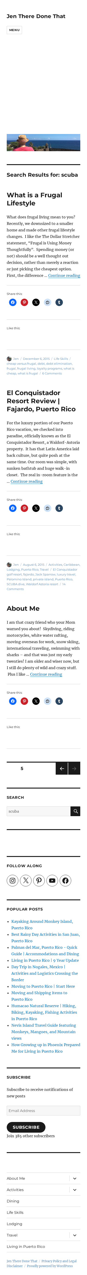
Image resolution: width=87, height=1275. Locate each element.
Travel (44, 569)
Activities (55, 564)
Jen (16, 359)
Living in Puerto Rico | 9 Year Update (45, 960)
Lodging (13, 569)
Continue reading (64, 275)
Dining (13, 1201)
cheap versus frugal (21, 363)
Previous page (62, 774)
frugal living (26, 368)
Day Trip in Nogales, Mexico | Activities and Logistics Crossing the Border (44, 973)
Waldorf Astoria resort (42, 584)
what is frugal (28, 373)
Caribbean (72, 564)
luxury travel (66, 574)
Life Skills (61, 359)
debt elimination (59, 363)
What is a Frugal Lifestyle (34, 199)
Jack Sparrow (45, 574)
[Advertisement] (43, 87)
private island (43, 579)
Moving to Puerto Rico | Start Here (43, 986)
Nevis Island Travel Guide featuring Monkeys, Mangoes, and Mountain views (43, 1032)
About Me (23, 608)
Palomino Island (19, 579)
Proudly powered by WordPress (50, 1266)
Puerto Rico (30, 569)
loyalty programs (49, 368)
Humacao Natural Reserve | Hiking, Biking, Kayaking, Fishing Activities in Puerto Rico (44, 1012)
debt (41, 363)
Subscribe (26, 1127)
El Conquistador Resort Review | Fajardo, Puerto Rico (41, 401)
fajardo (28, 574)
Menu (14, 30)
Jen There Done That (36, 16)
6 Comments (52, 373)
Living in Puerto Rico (26, 1246)
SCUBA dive (16, 584)
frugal (11, 368)
